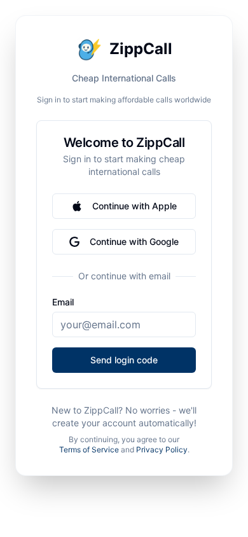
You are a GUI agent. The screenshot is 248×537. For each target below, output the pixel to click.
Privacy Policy (162, 449)
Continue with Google (134, 241)
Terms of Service (89, 449)
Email (63, 302)
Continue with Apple (134, 205)
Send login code (124, 359)
